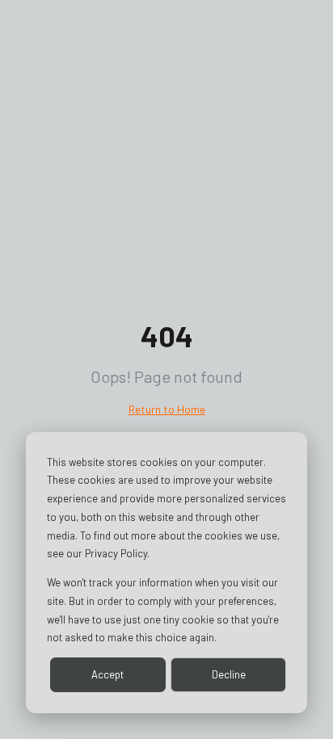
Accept (107, 674)
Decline (229, 674)
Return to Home (167, 409)
